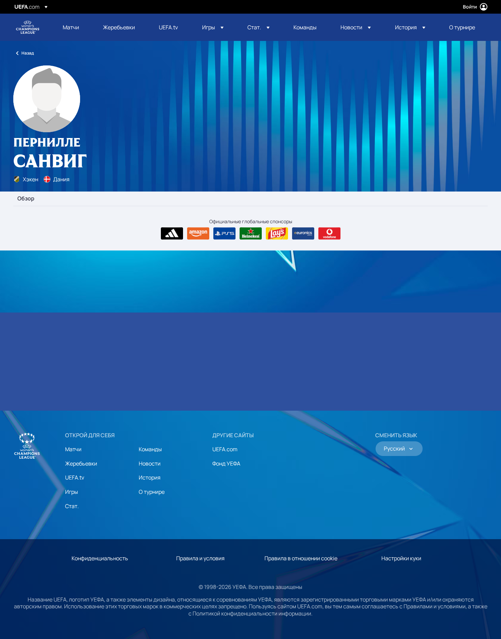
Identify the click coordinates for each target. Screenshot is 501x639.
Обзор (25, 199)
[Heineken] (251, 233)
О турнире (152, 492)
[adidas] (172, 233)
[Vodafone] (329, 233)
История (150, 477)
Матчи (73, 449)
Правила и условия (200, 558)
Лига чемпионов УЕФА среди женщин (27, 27)
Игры (71, 492)
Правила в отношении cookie (300, 558)
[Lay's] (277, 233)
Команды (150, 449)
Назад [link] (27, 53)
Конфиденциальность (100, 558)
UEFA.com (225, 449)
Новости (150, 463)
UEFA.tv (74, 477)
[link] (71, 27)
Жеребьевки (81, 463)
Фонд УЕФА (226, 463)
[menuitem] (74, 27)
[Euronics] (303, 233)
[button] (213, 27)
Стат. (72, 506)
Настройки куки (401, 558)
